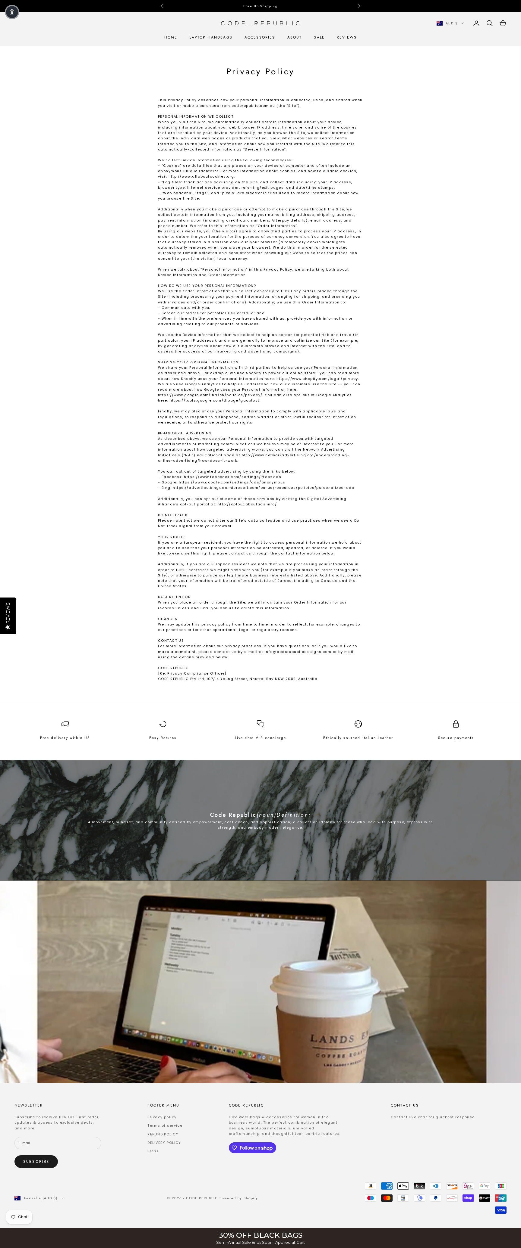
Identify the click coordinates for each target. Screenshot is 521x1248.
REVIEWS (347, 37)
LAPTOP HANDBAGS (210, 37)
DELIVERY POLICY (164, 1142)
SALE (319, 37)
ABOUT (294, 37)
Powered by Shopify (238, 1198)
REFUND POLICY (162, 1134)
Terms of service (164, 1125)
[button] (12, 12)
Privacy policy (161, 1117)
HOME (171, 37)
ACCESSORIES (260, 37)
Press (153, 1151)
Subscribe (36, 1161)
